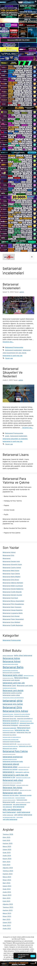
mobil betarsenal (23, 812)
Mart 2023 (6, 919)
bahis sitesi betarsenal (23, 655)
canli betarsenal (7, 804)
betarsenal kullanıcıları (9, 732)
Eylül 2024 (6, 865)
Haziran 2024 (7, 874)
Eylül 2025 (6, 840)
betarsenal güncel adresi (21, 716)
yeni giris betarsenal (10, 819)
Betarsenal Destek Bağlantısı (13, 589)
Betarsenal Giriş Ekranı (11, 580)
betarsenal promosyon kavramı (10, 759)
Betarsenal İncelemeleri (11, 286)
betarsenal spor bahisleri (10, 769)
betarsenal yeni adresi (11, 790)
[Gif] (18, 108)
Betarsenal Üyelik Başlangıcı (13, 625)
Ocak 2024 (7, 889)
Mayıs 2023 (7, 913)
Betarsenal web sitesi (13, 780)
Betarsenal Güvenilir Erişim (12, 564)
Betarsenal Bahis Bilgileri (11, 577)
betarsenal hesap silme (26, 723)
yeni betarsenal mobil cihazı (9, 817)
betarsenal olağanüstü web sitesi (10, 746)
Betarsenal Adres (11, 658)
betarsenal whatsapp (9, 785)
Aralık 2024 (7, 855)
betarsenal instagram (10, 725)
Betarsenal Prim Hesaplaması (13, 604)
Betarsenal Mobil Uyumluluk (13, 586)
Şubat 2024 (7, 886)
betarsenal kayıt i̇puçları (8, 730)
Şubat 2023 (7, 922)
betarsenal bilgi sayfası (8, 678)
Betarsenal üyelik (9, 802)
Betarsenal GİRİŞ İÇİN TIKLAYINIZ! (19, 40)
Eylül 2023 (6, 901)
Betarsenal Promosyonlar (14, 347)
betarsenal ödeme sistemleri (9, 800)
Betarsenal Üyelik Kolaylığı (12, 592)
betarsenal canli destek (11, 680)
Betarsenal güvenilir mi (11, 721)
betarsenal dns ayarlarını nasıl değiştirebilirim (13, 697)
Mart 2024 (6, 883)
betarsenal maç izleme (9, 735)
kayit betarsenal (9, 812)
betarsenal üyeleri (22, 800)
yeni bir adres (19, 817)
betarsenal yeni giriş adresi (11, 795)
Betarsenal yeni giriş (12, 792)
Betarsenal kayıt (23, 728)
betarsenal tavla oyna (23, 769)
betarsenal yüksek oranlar (8, 797)
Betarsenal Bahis (13, 667)
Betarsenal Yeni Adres (12, 787)
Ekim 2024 (6, 862)
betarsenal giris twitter (13, 704)
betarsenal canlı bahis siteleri (9, 688)
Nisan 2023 (7, 916)
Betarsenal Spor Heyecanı (12, 607)
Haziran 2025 (7, 843)
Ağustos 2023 (8, 904)
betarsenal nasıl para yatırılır (23, 744)
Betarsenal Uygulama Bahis (13, 613)
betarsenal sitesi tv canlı (24, 767)
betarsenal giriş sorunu (8, 714)
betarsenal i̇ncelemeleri (13, 350)
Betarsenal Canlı (9, 685)
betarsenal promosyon (13, 757)
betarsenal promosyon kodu (13, 761)
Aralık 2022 (7, 928)
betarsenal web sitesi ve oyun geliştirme (12, 782)
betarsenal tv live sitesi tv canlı (23, 777)
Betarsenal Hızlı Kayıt (10, 598)
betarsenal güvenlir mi (11, 723)
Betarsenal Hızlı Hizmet (11, 616)
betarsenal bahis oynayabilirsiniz (10, 670)
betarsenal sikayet (11, 764)
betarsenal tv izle (9, 777)
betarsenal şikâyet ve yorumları (23, 802)
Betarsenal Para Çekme (15, 751)
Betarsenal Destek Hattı (11, 561)
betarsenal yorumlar (26, 795)
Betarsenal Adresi (9, 552)
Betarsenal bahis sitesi (13, 675)
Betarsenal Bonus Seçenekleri (13, 601)
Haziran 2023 (7, 910)
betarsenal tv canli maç (22, 772)
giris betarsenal (7, 806)
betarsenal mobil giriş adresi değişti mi (12, 737)
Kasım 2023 (7, 895)
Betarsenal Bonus (21, 678)
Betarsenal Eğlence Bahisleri (13, 583)
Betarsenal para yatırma (10, 748)
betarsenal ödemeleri (20, 797)
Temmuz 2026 (8, 834)
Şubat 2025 (7, 849)
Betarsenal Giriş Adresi (15, 711)
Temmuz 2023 (8, 907)
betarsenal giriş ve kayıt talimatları (22, 714)
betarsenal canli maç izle (14, 683)
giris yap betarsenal (12, 809)
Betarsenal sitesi (10, 767)
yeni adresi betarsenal (23, 815)
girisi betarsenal (18, 807)
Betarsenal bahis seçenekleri (11, 672)
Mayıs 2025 (7, 846)
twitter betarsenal (8, 815)
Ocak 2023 (7, 925)
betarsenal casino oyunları (12, 693)
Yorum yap (9, 358)
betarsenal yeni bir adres (25, 790)
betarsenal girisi (12, 700)
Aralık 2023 (7, 892)
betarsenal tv (8, 772)
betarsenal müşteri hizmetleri (11, 741)
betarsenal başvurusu (28, 675)
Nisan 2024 (7, 880)
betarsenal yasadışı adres (22, 785)
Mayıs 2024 (7, 877)
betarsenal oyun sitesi (25, 746)
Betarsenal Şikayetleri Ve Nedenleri (12, 372)
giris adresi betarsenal (19, 804)
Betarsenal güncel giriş (9, 718)
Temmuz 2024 (8, 871)
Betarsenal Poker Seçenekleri (13, 619)
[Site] (18, 67)
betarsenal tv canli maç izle (12, 355)
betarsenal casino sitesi (11, 695)
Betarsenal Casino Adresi (12, 567)
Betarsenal (7, 558)
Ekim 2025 (6, 837)
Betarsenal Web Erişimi (11, 570)
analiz (7, 436)
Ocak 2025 (7, 852)
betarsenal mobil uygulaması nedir (10, 739)
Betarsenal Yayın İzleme (11, 574)
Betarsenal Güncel (8, 716)
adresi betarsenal (8, 655)
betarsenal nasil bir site (9, 744)
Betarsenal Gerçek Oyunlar (12, 595)
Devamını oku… (8, 342)
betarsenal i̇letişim (24, 725)
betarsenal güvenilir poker (26, 720)
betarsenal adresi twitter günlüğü (10, 664)
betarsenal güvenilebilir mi (25, 718)
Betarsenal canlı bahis (25, 685)
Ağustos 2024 (8, 868)
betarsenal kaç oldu (22, 730)
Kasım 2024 (7, 859)
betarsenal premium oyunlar (9, 754)
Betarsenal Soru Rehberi (11, 622)
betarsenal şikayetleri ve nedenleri (15, 439)
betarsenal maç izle (24, 732)
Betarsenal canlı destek (13, 690)
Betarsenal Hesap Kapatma (12, 610)
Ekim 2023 (6, 898)
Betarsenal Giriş (8, 555)
